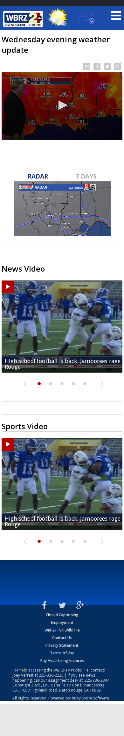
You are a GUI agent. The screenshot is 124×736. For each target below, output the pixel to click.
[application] (62, 106)
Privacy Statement (62, 645)
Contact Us (62, 637)
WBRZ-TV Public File (62, 630)
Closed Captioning (62, 615)
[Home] (24, 19)
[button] (62, 105)
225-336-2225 (51, 675)
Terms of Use (62, 653)
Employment (62, 622)
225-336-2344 (97, 680)
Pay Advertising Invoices (62, 660)
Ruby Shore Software (90, 698)
